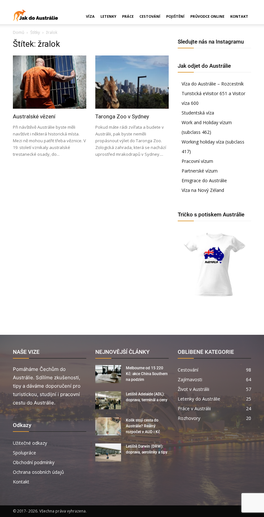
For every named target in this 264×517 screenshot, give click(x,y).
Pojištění (175, 16)
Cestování (149, 16)
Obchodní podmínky (33, 462)
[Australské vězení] (49, 82)
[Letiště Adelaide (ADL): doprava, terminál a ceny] (108, 400)
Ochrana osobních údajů (38, 472)
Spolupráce (24, 453)
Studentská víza (198, 113)
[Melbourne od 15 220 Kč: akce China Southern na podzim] (108, 374)
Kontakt (239, 16)
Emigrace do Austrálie (204, 180)
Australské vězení (34, 116)
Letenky (108, 16)
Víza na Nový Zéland (203, 190)
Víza (90, 16)
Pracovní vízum (197, 161)
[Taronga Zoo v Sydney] (132, 82)
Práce (128, 16)
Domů (18, 32)
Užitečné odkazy (30, 443)
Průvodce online (207, 16)
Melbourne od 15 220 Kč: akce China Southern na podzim (147, 374)
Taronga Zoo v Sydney (122, 116)
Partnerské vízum (200, 171)
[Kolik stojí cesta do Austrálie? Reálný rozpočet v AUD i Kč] (108, 426)
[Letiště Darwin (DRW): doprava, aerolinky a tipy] (108, 452)
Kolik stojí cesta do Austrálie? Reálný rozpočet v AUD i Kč (143, 426)
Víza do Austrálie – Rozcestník (213, 84)
